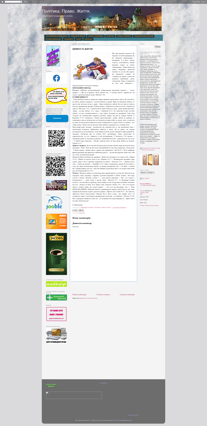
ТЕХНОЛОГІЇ (68, 39)
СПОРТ (78, 39)
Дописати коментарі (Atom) (89, 298)
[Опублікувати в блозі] (76, 210)
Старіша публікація (127, 294)
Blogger (130, 420)
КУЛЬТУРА (110, 36)
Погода (142, 190)
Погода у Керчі (144, 205)
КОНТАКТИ (88, 39)
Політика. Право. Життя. (66, 11)
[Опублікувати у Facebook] (80, 210)
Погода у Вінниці (154, 205)
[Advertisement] (103, 287)
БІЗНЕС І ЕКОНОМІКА (95, 36)
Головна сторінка (103, 294)
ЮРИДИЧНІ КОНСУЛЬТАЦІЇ (143, 36)
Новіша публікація (79, 294)
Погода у (144, 192)
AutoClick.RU (103, 383)
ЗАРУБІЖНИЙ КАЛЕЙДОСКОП (56, 36)
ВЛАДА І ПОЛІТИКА (124, 36)
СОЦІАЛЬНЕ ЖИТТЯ (78, 36)
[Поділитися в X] (78, 210)
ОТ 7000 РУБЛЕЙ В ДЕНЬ (148, 185)
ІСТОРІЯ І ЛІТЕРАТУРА (53, 39)
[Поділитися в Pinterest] (82, 210)
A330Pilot (116, 420)
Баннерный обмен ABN (133, 415)
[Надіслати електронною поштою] (73, 210)
